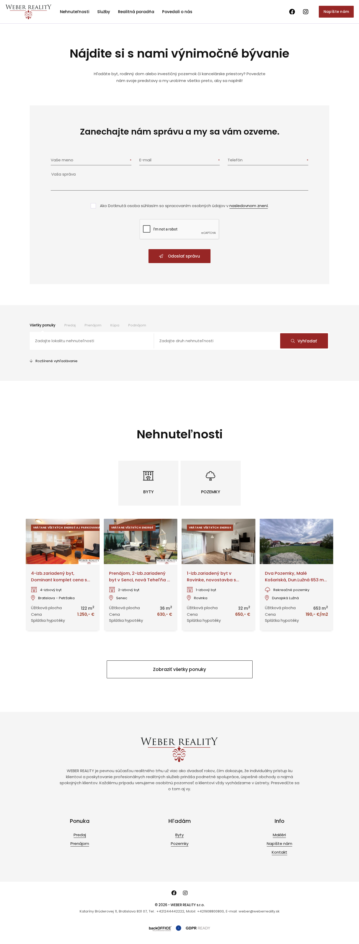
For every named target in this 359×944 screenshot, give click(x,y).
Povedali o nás (177, 11)
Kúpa (114, 325)
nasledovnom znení (248, 205)
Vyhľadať (307, 341)
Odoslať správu (183, 256)
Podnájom (137, 325)
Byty (179, 835)
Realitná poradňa (136, 11)
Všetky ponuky (42, 325)
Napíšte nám (336, 11)
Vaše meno (62, 160)
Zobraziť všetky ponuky (179, 669)
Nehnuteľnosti (74, 11)
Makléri (279, 835)
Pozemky (179, 843)
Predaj (70, 325)
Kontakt (279, 852)
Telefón (235, 160)
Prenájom (93, 325)
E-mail (145, 160)
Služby (103, 11)
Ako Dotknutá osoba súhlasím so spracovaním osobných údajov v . (184, 205)
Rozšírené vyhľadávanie (56, 360)
